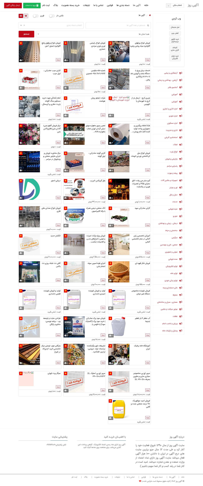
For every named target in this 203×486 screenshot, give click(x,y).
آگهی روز (193, 5)
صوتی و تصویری (171, 252)
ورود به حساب (30, 5)
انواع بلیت (174, 151)
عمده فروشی (173, 259)
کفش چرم (175, 33)
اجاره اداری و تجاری (170, 108)
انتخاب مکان (177, 5)
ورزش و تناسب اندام (170, 323)
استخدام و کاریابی (171, 137)
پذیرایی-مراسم (172, 166)
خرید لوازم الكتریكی (175, 57)
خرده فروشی (173, 209)
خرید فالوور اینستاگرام (175, 40)
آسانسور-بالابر (173, 87)
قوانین (110, 5)
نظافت (175, 316)
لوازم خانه (174, 273)
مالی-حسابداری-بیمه (170, 287)
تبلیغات (86, 5)
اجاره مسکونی (172, 123)
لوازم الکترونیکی (172, 266)
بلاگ (55, 5)
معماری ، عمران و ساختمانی (167, 302)
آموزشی (175, 94)
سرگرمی (175, 237)
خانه (146, 5)
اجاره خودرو (173, 116)
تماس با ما (98, 5)
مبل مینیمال (175, 27)
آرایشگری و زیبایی (171, 73)
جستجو (26, 34)
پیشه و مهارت (173, 173)
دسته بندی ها (123, 5)
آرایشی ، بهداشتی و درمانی (168, 80)
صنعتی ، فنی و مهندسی (169, 244)
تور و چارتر (174, 187)
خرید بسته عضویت (70, 5)
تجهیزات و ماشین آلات (169, 180)
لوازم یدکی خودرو (171, 280)
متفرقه (175, 295)
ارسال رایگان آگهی (13, 5)
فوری (42, 15)
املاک (175, 144)
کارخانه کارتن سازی (175, 49)
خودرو (175, 216)
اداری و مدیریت (172, 130)
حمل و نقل (173, 194)
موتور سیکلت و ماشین (169, 309)
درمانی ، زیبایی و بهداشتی (168, 223)
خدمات (175, 201)
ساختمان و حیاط (171, 230)
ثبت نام (46, 5)
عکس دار (60, 15)
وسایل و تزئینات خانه (170, 330)
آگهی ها (137, 5)
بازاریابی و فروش (171, 159)
